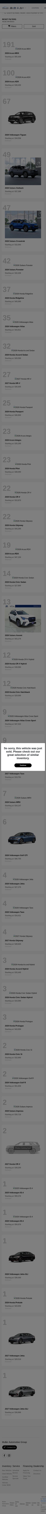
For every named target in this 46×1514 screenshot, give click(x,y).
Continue (23, 765)
